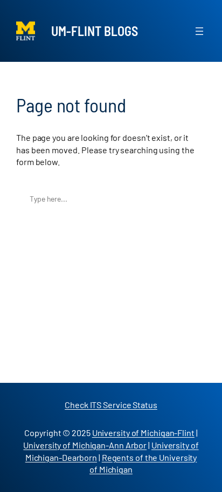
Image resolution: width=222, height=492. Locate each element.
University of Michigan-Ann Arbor (85, 445)
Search (195, 198)
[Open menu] (199, 31)
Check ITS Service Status (111, 405)
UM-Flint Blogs (94, 31)
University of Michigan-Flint (143, 432)
